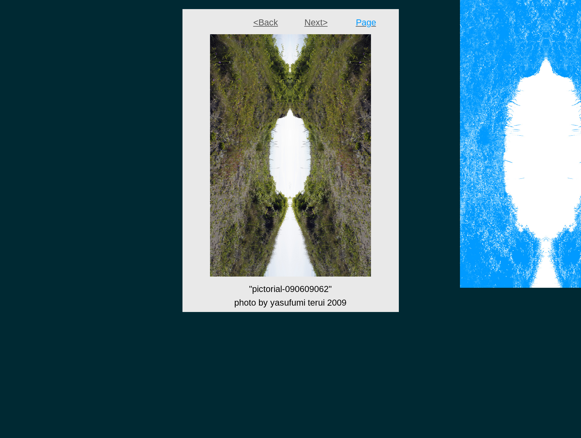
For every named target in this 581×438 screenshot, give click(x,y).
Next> (316, 22)
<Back (265, 22)
